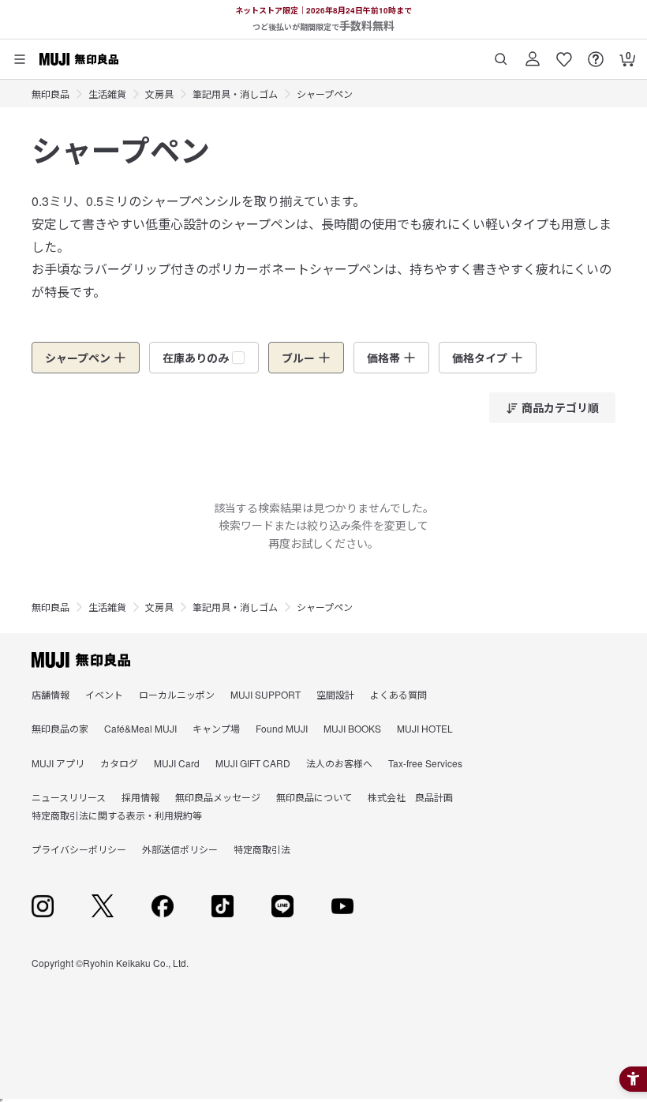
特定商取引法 (262, 849)
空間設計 (335, 694)
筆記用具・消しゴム (235, 93)
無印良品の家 (60, 728)
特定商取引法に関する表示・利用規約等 (117, 815)
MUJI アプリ (58, 763)
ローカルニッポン (177, 694)
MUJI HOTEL (425, 728)
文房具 (159, 93)
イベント (104, 694)
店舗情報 (50, 694)
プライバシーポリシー (79, 849)
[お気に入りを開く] (564, 53)
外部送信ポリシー (180, 849)
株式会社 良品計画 (410, 797)
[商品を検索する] (501, 53)
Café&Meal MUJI (140, 728)
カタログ (119, 763)
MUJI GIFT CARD (252, 763)
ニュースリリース (69, 797)
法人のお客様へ (339, 763)
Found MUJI (282, 728)
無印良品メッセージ (217, 797)
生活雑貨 (107, 93)
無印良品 (50, 93)
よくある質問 (398, 694)
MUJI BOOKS (352, 728)
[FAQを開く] (596, 53)
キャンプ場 (216, 728)
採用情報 (140, 797)
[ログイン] (532, 53)
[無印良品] (81, 660)
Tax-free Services (425, 763)
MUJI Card (177, 763)
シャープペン (325, 93)
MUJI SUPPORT (265, 694)
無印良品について (314, 797)
